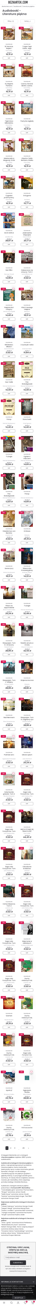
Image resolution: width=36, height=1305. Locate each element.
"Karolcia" (4, 1196)
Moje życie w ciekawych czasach (27, 943)
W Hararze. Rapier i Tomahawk (9, 48)
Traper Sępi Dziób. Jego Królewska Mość (27, 48)
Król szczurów (27, 1127)
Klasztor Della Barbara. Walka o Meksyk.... (27, 160)
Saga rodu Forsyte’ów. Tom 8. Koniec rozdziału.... (9, 981)
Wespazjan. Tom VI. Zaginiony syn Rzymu (27, 719)
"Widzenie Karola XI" (23, 1233)
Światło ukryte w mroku (27, 644)
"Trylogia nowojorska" (8, 1213)
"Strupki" (4, 1215)
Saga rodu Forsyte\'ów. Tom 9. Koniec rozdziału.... (27, 1056)
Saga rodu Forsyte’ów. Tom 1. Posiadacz (27, 794)
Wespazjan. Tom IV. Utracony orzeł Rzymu (9, 645)
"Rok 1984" (28, 1196)
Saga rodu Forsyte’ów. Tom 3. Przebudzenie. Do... (9, 869)
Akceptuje (19, 1298)
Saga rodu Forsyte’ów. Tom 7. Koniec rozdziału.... (9, 944)
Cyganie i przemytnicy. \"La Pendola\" (9, 197)
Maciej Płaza (25, 1208)
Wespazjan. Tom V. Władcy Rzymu (9, 682)
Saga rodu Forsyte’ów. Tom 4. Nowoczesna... (27, 906)
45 (23, 1148)
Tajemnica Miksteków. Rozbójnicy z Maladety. (9, 124)
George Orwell (14, 1198)
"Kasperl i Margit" (7, 1208)
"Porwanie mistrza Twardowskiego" (13, 1231)
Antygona (27, 195)
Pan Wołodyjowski (27, 383)
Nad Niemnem (9, 717)
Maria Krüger (20, 1196)
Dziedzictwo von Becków (9, 532)
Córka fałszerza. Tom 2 (9, 905)
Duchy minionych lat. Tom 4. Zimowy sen (9, 1130)
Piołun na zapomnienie (9, 607)
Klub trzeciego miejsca (27, 308)
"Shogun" (4, 1192)
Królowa (27, 531)
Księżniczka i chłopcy (9, 308)
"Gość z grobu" (6, 1223)
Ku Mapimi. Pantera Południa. (9, 86)
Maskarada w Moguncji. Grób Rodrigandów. (9, 160)
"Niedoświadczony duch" (9, 1225)
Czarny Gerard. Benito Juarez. (27, 85)
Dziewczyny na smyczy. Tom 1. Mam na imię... (27, 272)
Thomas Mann (28, 1190)
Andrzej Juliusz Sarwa (16, 1229)
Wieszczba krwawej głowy (27, 569)
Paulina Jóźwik (19, 1215)
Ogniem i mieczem (27, 457)
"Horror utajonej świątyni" (25, 1227)
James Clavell (20, 1192)
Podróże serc (9, 755)
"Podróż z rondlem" (7, 1210)
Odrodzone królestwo (27, 867)
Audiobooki (18, 6)
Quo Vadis (9, 382)
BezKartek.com (7, 6)
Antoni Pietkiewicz (25, 1223)
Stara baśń (27, 419)
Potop (9, 419)
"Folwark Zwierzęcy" (8, 1206)
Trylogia (9, 456)
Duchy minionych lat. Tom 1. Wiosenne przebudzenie (27, 981)
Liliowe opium (27, 755)
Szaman (9, 1016)
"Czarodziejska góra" (8, 1190)
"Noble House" (6, 1194)
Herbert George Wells (8, 1227)
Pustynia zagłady (27, 121)
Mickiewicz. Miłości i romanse (9, 347)
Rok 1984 (9, 270)
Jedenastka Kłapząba (27, 234)
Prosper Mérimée (14, 1235)
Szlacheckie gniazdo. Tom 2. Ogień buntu (9, 794)
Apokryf (9, 1090)
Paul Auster (28, 1213)
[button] (18, 1282)
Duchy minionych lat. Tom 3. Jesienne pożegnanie (9, 1056)
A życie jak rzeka (27, 345)
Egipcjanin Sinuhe (27, 1091)
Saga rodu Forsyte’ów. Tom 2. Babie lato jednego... (9, 832)
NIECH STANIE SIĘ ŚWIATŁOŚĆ (27, 830)
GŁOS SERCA (9, 233)
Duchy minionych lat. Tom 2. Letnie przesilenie (27, 1019)
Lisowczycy (9, 568)
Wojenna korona (27, 680)
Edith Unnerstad (27, 1210)
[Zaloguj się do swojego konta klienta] (18, 1302)
